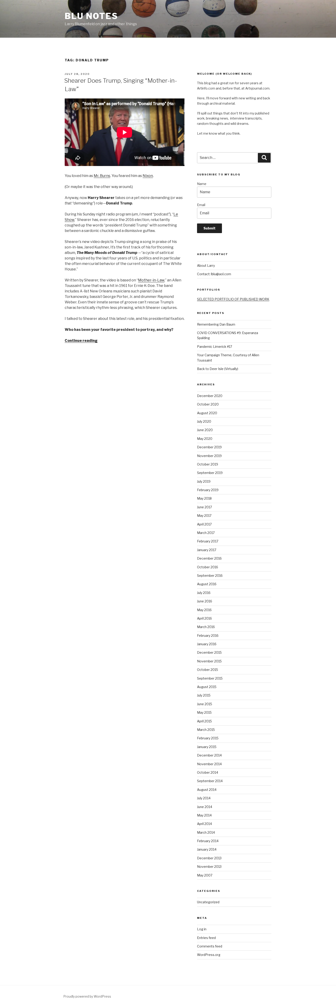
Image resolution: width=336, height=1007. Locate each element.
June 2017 (204, 507)
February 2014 (208, 841)
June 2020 (205, 430)
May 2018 (204, 498)
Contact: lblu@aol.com (214, 274)
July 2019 (204, 481)
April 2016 (204, 618)
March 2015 (206, 730)
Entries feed (206, 938)
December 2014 (209, 755)
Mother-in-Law (151, 280)
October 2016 (207, 567)
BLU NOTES (91, 16)
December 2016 (209, 558)
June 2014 (204, 807)
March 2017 (206, 533)
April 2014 (204, 824)
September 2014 (210, 781)
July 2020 (204, 421)
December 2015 (209, 652)
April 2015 (204, 721)
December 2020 (209, 396)
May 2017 (204, 515)
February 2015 (208, 738)
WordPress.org (208, 955)
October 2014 (207, 772)
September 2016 (210, 575)
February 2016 (208, 635)
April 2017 (204, 524)
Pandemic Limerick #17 (214, 346)
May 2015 (204, 712)
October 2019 (207, 464)
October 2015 (207, 670)
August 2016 (206, 584)
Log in (201, 929)
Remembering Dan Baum (216, 324)
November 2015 (209, 661)
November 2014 (209, 764)
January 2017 (206, 550)
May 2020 (204, 439)
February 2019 (208, 490)
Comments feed (209, 946)
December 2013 (209, 858)
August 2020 (207, 413)
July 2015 (204, 695)
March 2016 (206, 627)
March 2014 (206, 832)
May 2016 (204, 610)
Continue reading (81, 340)
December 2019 (209, 447)
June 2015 (204, 704)
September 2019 (210, 473)
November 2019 (209, 456)
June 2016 (204, 601)
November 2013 (209, 866)
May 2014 (204, 815)
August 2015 (206, 687)
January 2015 (206, 747)
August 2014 (206, 790)
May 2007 (204, 875)
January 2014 (206, 849)
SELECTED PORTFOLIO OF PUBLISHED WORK (233, 299)
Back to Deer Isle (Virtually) (217, 369)
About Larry (206, 265)
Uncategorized (208, 902)
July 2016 (204, 593)
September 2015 (210, 678)
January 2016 (206, 644)
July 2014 (204, 798)
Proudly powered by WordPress (87, 996)
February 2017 (207, 541)
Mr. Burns (102, 176)
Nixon (148, 176)
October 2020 (208, 404)
